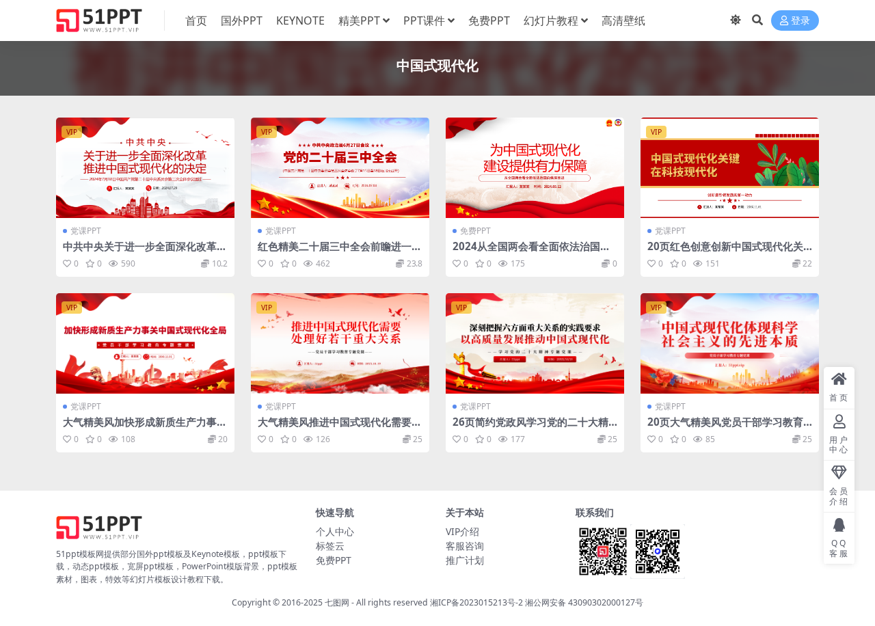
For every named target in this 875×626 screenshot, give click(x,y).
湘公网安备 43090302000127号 (584, 602)
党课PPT (85, 230)
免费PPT (489, 20)
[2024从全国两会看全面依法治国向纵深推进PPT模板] (535, 168)
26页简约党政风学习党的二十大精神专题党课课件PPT (530, 428)
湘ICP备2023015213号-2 (477, 602)
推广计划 (465, 560)
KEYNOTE (300, 20)
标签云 (330, 545)
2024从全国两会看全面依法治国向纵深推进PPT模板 (531, 252)
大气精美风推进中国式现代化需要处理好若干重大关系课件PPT (340, 428)
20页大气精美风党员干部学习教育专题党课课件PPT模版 (725, 428)
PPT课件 (424, 20)
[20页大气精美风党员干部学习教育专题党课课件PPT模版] (730, 343)
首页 (196, 20)
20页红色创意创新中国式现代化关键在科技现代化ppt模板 (725, 252)
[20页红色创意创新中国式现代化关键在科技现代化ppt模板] (730, 168)
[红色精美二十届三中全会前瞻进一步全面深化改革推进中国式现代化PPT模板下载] (340, 168)
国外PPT (241, 20)
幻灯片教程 (551, 20)
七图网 (337, 602)
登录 (800, 21)
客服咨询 (465, 545)
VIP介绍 (462, 531)
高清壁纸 (623, 20)
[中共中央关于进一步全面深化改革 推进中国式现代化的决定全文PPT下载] (145, 168)
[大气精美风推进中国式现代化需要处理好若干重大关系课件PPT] (340, 343)
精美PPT (359, 20)
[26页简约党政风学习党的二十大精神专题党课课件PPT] (535, 343)
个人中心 (335, 531)
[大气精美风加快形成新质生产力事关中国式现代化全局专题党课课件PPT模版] (145, 343)
